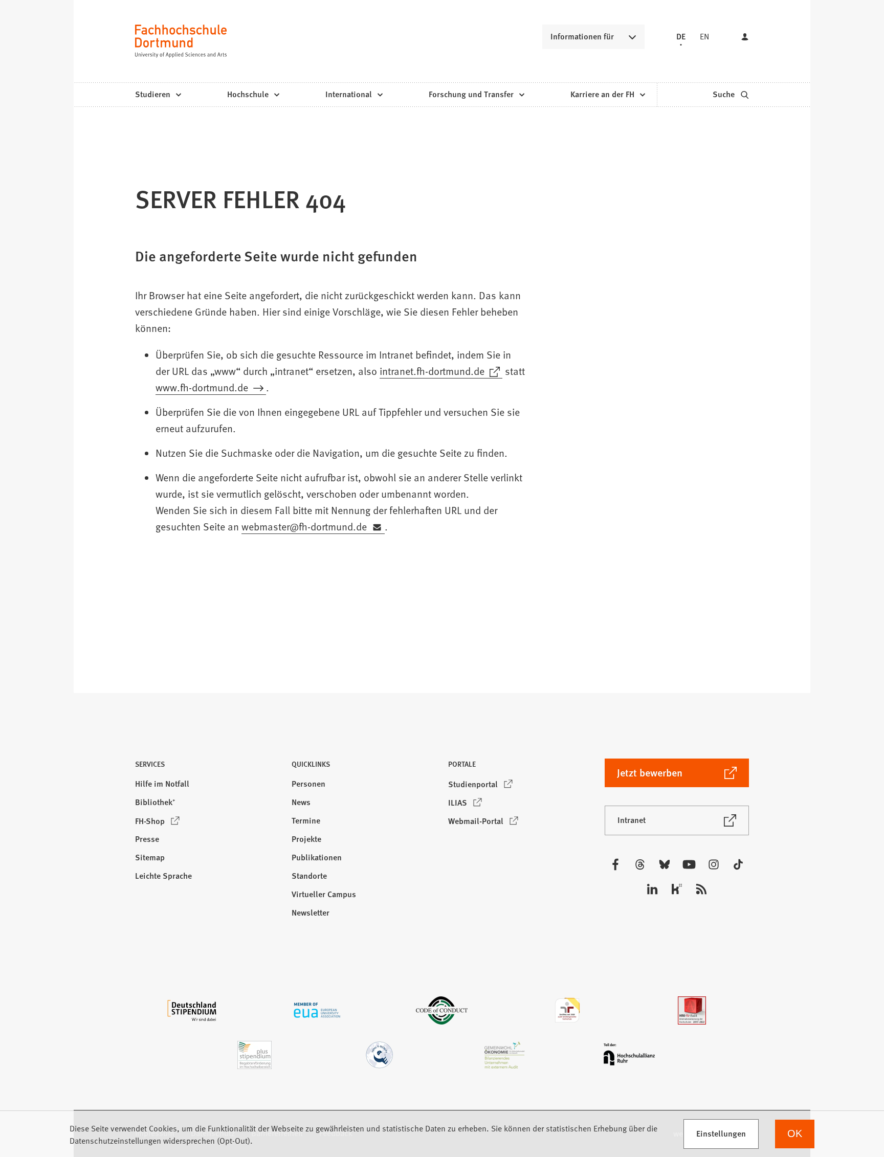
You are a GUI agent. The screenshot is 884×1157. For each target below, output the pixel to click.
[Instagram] (713, 864)
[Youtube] (689, 864)
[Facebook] (615, 864)
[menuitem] (158, 94)
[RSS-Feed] (701, 889)
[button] (207, 767)
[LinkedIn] (652, 889)
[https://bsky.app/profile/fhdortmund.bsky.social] (664, 864)
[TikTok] (738, 864)
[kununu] (677, 889)
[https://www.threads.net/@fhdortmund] (640, 864)
